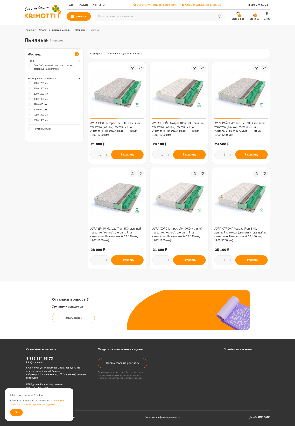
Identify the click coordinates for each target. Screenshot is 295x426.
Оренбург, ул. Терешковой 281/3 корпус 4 (158, 5)
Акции (70, 4)
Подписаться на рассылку (122, 363)
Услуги (83, 4)
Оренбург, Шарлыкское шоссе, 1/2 (203, 5)
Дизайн (259, 417)
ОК (16, 412)
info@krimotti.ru (34, 362)
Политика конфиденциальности (162, 417)
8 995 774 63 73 (258, 4)
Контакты (99, 4)
